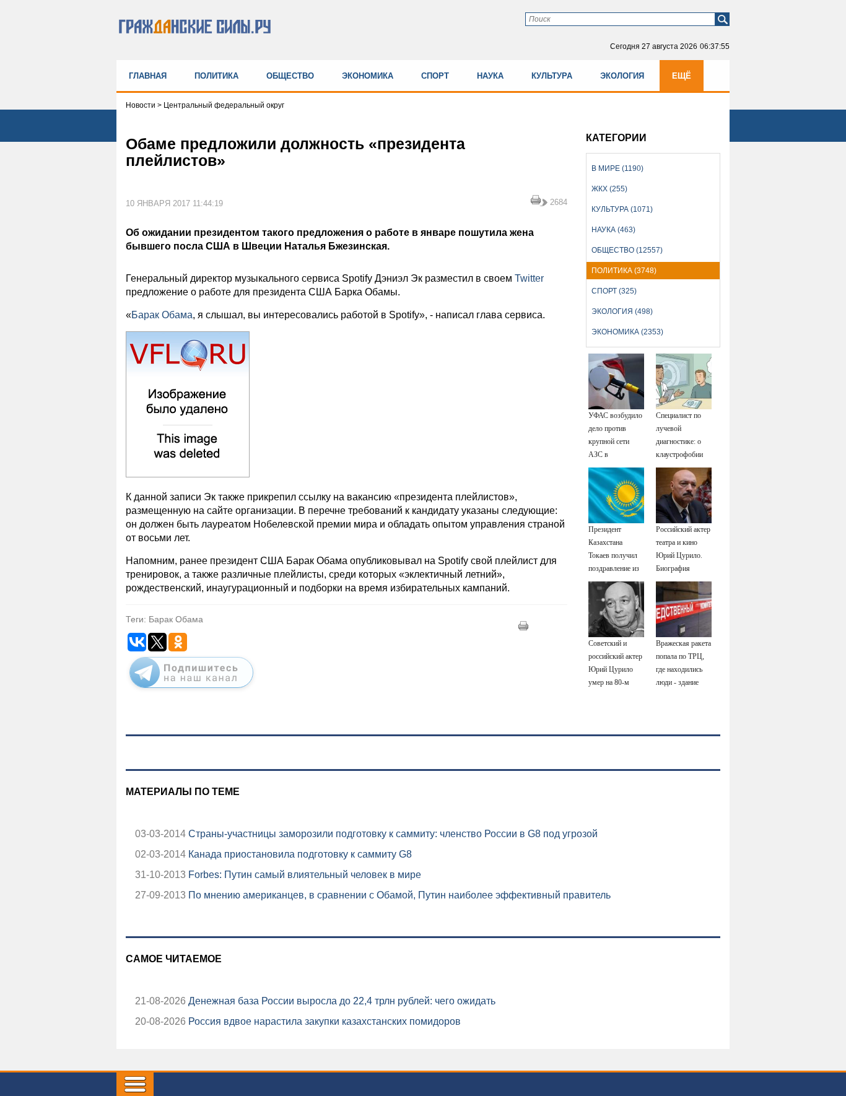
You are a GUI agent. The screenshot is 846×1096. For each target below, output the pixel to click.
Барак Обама (162, 315)
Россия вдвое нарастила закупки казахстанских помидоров (323, 1021)
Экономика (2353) (627, 332)
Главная (148, 75)
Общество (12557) (627, 250)
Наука (490, 75)
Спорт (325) (614, 291)
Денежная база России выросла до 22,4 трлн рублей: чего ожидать (340, 1001)
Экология (622, 75)
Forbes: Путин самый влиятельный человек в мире (303, 874)
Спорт (435, 75)
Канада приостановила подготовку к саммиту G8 (299, 854)
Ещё (681, 75)
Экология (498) (622, 311)
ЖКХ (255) (609, 189)
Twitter (529, 278)
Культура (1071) (622, 209)
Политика (216, 75)
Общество (290, 75)
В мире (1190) (617, 168)
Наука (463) (613, 229)
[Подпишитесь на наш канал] (191, 690)
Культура (551, 75)
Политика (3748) (623, 270)
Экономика (367, 75)
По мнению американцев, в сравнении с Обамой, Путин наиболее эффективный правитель (398, 895)
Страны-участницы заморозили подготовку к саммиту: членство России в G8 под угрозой (392, 834)
